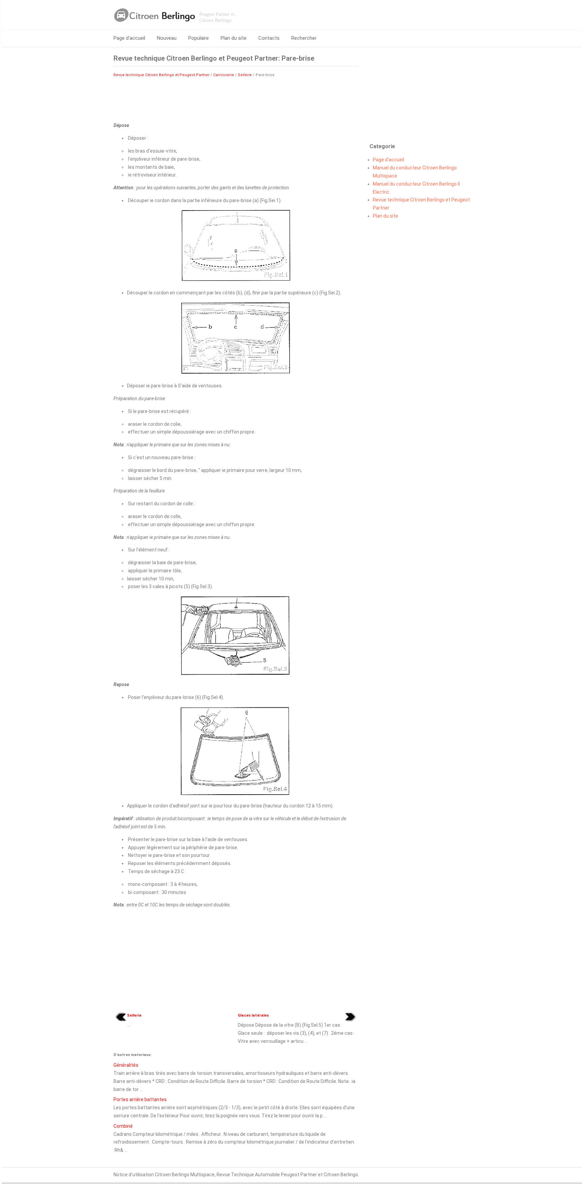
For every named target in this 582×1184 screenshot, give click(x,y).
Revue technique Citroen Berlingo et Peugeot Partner (161, 75)
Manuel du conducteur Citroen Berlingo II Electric (416, 188)
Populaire (198, 38)
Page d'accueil (129, 38)
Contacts (269, 38)
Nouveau (166, 38)
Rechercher (304, 38)
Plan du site (234, 38)
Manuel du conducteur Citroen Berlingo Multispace (415, 172)
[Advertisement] (236, 99)
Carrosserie (223, 75)
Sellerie (245, 75)
